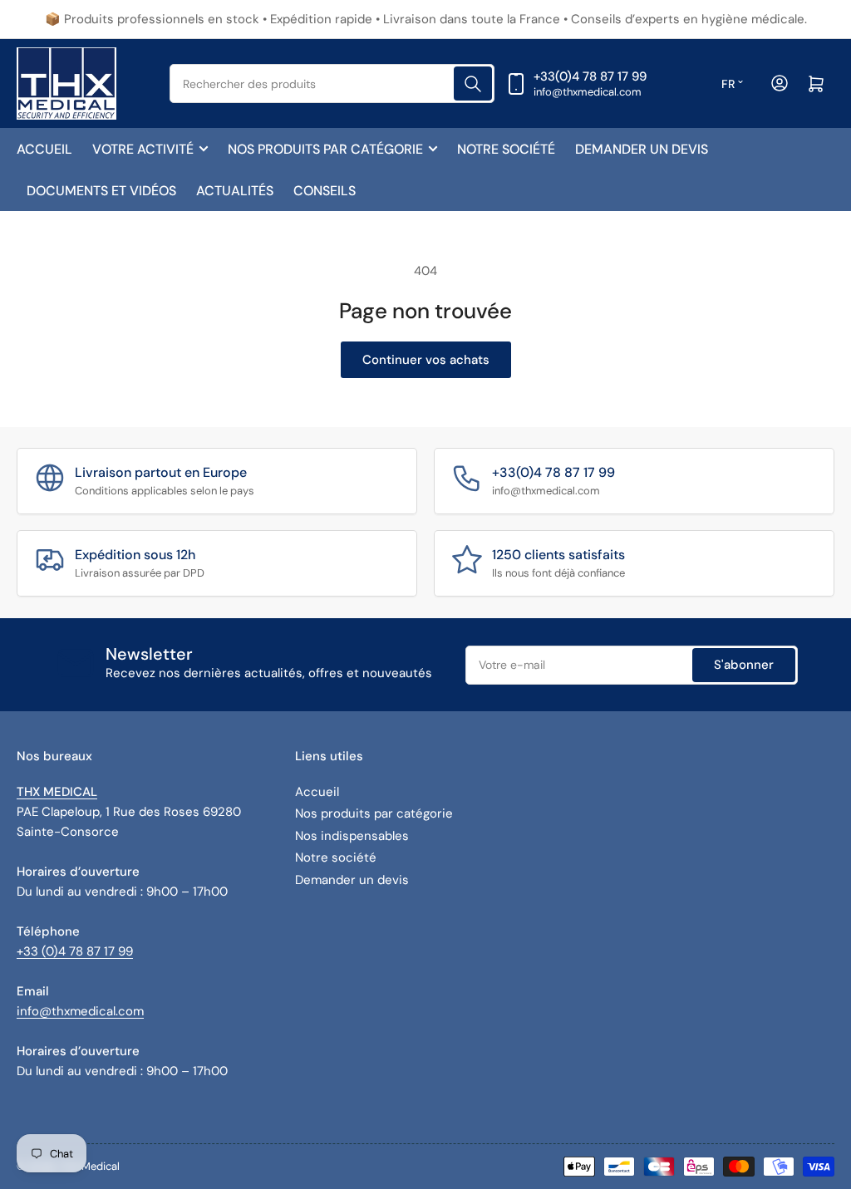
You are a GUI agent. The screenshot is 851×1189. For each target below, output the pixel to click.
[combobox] (332, 83)
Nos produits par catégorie (325, 149)
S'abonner (744, 664)
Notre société (506, 149)
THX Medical (89, 1166)
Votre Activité (143, 149)
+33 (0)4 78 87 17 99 (75, 951)
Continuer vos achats (425, 359)
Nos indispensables (352, 836)
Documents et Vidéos (101, 190)
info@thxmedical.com (80, 1011)
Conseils (324, 190)
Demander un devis (641, 149)
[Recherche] (473, 83)
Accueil (44, 149)
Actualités (234, 190)
